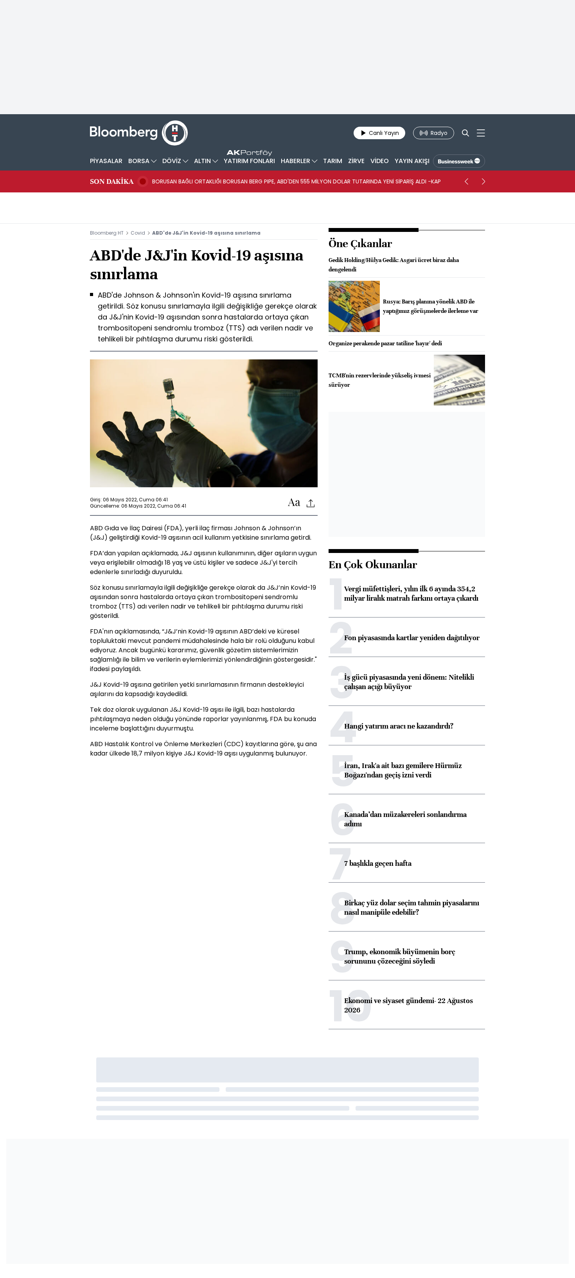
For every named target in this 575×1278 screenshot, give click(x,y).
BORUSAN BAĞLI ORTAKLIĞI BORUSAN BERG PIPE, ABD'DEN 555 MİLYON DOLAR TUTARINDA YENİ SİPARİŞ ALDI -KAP (296, 181)
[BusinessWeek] (459, 161)
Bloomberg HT (107, 233)
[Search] (465, 132)
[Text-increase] (294, 503)
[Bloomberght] (139, 132)
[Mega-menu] (481, 132)
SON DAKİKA (111, 181)
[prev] (466, 181)
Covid (138, 233)
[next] (483, 181)
